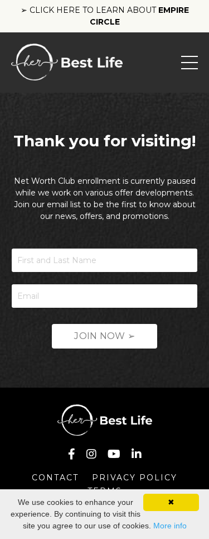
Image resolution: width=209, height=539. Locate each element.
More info (170, 525)
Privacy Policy (134, 478)
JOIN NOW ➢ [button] (104, 336)
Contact (55, 478)
